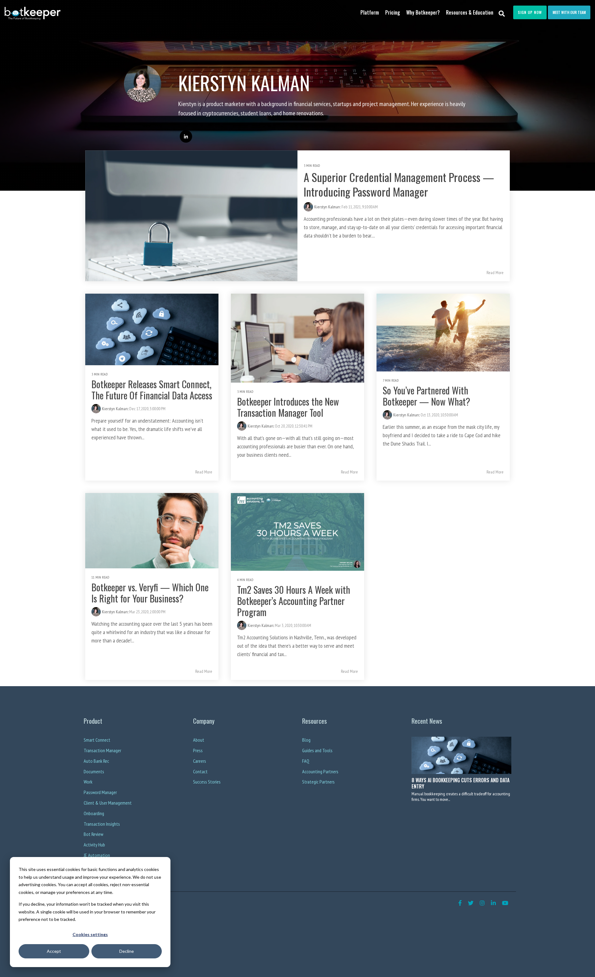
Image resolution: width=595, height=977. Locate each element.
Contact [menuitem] (200, 771)
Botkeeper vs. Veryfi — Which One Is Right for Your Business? (150, 592)
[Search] (502, 13)
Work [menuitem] (88, 782)
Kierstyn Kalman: (328, 207)
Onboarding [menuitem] (94, 813)
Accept (54, 951)
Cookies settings (90, 934)
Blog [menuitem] (306, 740)
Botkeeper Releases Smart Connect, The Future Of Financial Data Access (151, 389)
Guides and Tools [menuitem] (317, 750)
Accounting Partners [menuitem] (320, 771)
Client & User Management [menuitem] (108, 803)
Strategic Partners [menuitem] (318, 782)
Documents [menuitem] (94, 771)
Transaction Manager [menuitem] (102, 750)
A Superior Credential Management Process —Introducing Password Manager (399, 184)
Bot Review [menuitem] (93, 834)
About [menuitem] (198, 740)
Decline (126, 951)
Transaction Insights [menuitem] (102, 824)
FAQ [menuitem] (305, 761)
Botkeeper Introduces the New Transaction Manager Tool (288, 407)
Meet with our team (569, 12)
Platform (369, 12)
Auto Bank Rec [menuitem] (96, 761)
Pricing (392, 12)
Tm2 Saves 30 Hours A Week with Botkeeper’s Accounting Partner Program (293, 601)
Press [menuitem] (198, 750)
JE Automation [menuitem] (97, 855)
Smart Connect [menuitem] (97, 740)
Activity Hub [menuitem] (94, 845)
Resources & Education (469, 12)
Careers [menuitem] (199, 761)
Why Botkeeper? (423, 12)
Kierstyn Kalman (115, 408)
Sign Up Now (530, 12)
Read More (495, 272)
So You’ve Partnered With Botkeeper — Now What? (426, 395)
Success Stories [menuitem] (207, 782)
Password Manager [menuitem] (100, 792)
